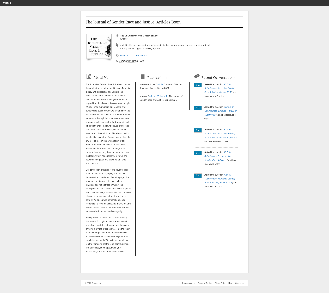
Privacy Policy (220, 283)
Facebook (141, 55)
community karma (128, 61)
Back (8, 2)
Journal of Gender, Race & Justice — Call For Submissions (220, 111)
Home (176, 283)
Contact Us (239, 283)
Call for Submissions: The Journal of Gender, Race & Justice (217, 156)
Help (230, 283)
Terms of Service (205, 283)
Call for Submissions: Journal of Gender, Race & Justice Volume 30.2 (219, 88)
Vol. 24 (160, 84)
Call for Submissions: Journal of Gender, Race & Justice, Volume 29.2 (219, 178)
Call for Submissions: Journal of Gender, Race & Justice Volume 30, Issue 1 (220, 133)
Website (124, 55)
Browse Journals (188, 283)
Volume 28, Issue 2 (158, 96)
